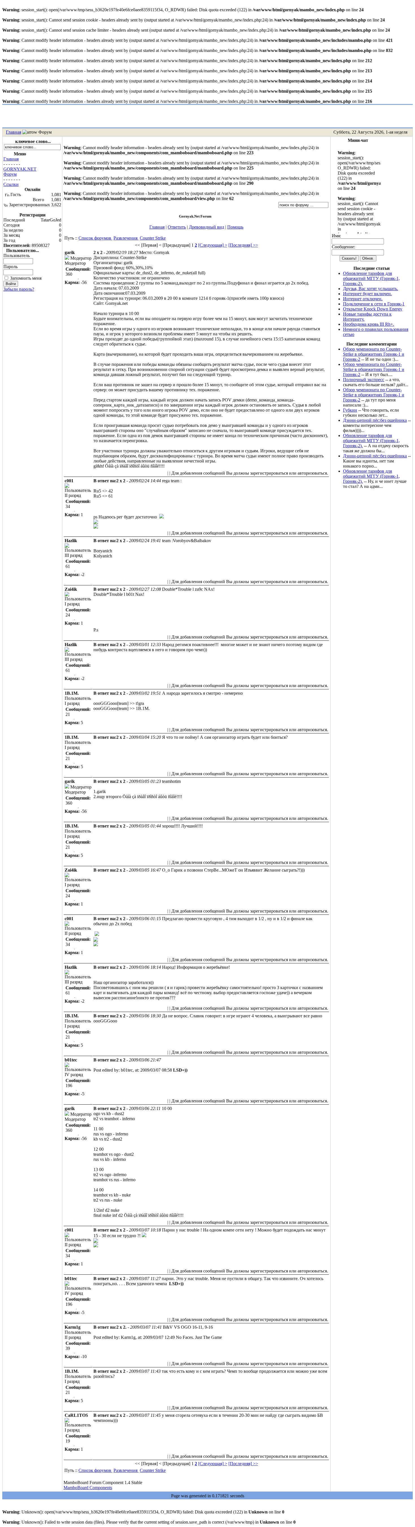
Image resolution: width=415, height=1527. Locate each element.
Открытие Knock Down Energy (372, 309)
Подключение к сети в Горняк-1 (374, 303)
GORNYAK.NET (19, 169)
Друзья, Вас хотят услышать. (370, 288)
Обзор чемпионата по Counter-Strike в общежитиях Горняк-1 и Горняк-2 (373, 354)
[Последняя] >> (243, 245)
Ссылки (11, 184)
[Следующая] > (212, 245)
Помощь (235, 227)
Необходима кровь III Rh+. (368, 324)
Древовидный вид (206, 227)
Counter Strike (153, 238)
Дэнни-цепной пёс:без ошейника (375, 420)
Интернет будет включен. (367, 293)
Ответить (177, 227)
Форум (10, 174)
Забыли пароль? (18, 289)
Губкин (350, 410)
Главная (13, 132)
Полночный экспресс (363, 379)
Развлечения (126, 238)
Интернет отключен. (363, 298)
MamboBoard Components (88, 1487)
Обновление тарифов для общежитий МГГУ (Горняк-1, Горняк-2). (371, 278)
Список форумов (95, 238)
